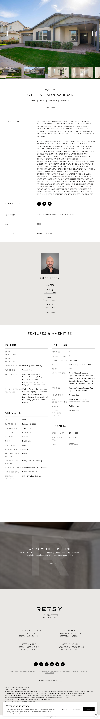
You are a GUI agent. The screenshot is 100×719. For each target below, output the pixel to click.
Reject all (64, 709)
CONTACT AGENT (50, 312)
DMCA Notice (49, 673)
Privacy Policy (53, 680)
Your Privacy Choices (50, 717)
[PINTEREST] (63, 664)
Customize (76, 709)
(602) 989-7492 (49, 617)
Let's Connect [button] (50, 563)
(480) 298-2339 (50, 292)
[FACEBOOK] (36, 664)
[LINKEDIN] (41, 664)
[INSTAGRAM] (52, 664)
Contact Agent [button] (50, 108)
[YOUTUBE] (57, 664)
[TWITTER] (47, 664)
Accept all (89, 709)
